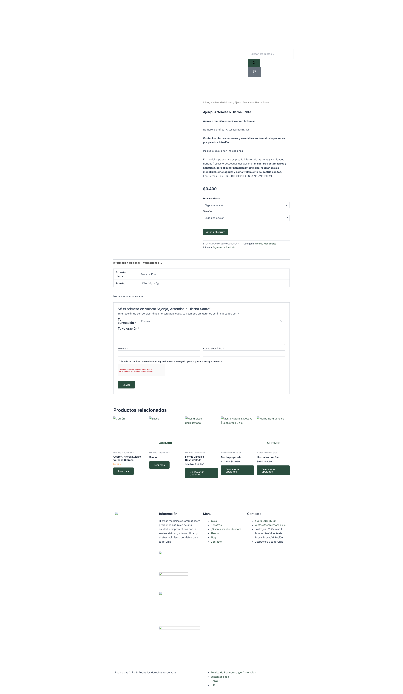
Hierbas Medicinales (222, 102)
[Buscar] (254, 63)
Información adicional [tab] (126, 262)
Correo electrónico (213, 348)
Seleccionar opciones (197, 473)
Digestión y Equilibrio (224, 247)
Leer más (123, 471)
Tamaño (207, 211)
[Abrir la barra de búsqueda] (249, 46)
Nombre (123, 348)
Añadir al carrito (215, 232)
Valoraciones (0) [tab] (153, 262)
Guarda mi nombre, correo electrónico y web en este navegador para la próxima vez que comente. (172, 361)
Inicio (206, 102)
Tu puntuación (127, 321)
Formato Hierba (211, 198)
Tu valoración (128, 328)
